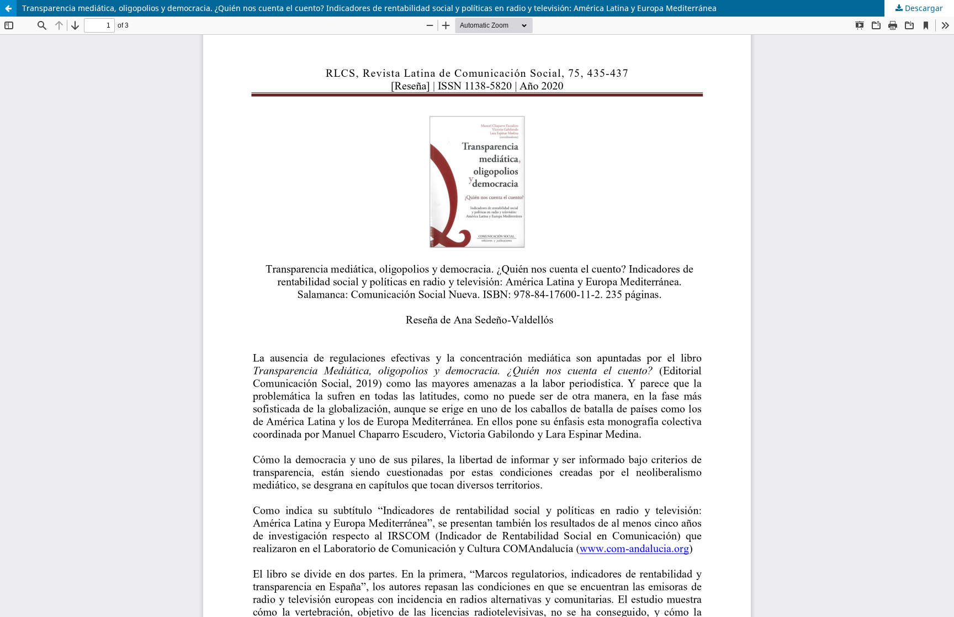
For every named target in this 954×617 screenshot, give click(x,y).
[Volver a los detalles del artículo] (8, 8)
